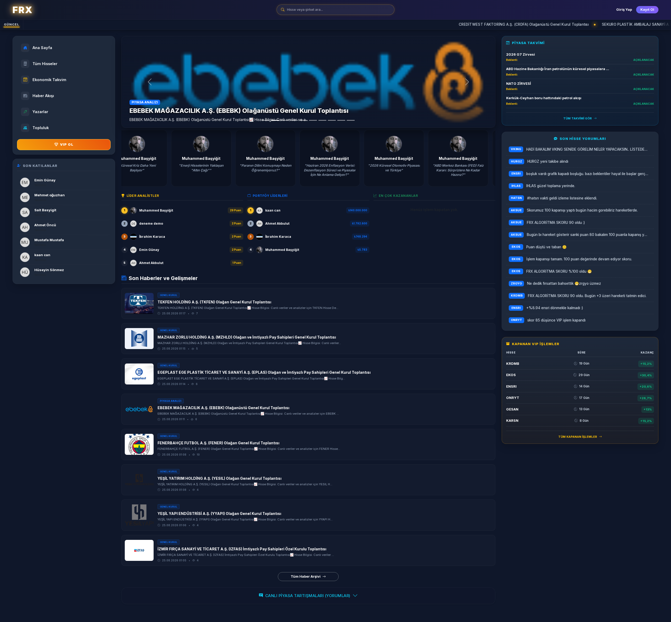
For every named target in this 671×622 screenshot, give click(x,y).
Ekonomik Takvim (49, 79)
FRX (22, 9)
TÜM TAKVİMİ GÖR (578, 118)
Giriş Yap (624, 9)
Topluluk (41, 127)
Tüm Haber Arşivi (306, 576)
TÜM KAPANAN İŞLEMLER (578, 437)
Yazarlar (40, 111)
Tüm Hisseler (45, 63)
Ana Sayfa (42, 47)
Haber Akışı (43, 95)
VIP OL (66, 144)
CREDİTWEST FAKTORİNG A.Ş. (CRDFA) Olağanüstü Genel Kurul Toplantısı (477, 24)
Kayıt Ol (647, 9)
